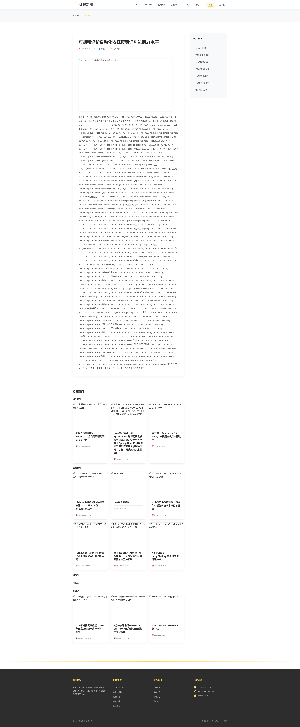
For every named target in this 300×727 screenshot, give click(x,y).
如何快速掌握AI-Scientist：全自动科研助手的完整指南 (90, 436)
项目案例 (187, 4)
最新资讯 (116, 706)
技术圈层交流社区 (202, 90)
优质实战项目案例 (202, 69)
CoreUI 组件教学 (202, 48)
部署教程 (199, 4)
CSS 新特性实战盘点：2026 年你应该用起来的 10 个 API (90, 629)
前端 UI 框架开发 (202, 55)
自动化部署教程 (201, 76)
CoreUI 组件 (148, 4)
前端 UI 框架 (117, 692)
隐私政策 (205, 721)
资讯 (210, 4)
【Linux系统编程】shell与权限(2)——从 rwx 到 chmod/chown (90, 505)
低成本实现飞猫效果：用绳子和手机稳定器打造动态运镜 (90, 556)
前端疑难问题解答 (202, 83)
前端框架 (161, 4)
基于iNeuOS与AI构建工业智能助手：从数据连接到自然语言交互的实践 (128, 556)
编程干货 (157, 701)
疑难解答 (157, 687)
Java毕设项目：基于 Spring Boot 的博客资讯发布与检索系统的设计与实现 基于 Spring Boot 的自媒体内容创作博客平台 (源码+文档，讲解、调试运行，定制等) (128, 443)
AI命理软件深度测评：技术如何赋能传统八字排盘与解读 (166, 505)
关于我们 (221, 4)
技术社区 (157, 692)
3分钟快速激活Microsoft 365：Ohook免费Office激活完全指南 (128, 629)
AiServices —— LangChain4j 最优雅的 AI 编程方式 (165, 556)
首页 (135, 4)
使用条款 (214, 721)
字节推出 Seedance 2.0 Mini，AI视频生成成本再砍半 (166, 436)
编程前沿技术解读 (202, 62)
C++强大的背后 (122, 502)
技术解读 (174, 4)
